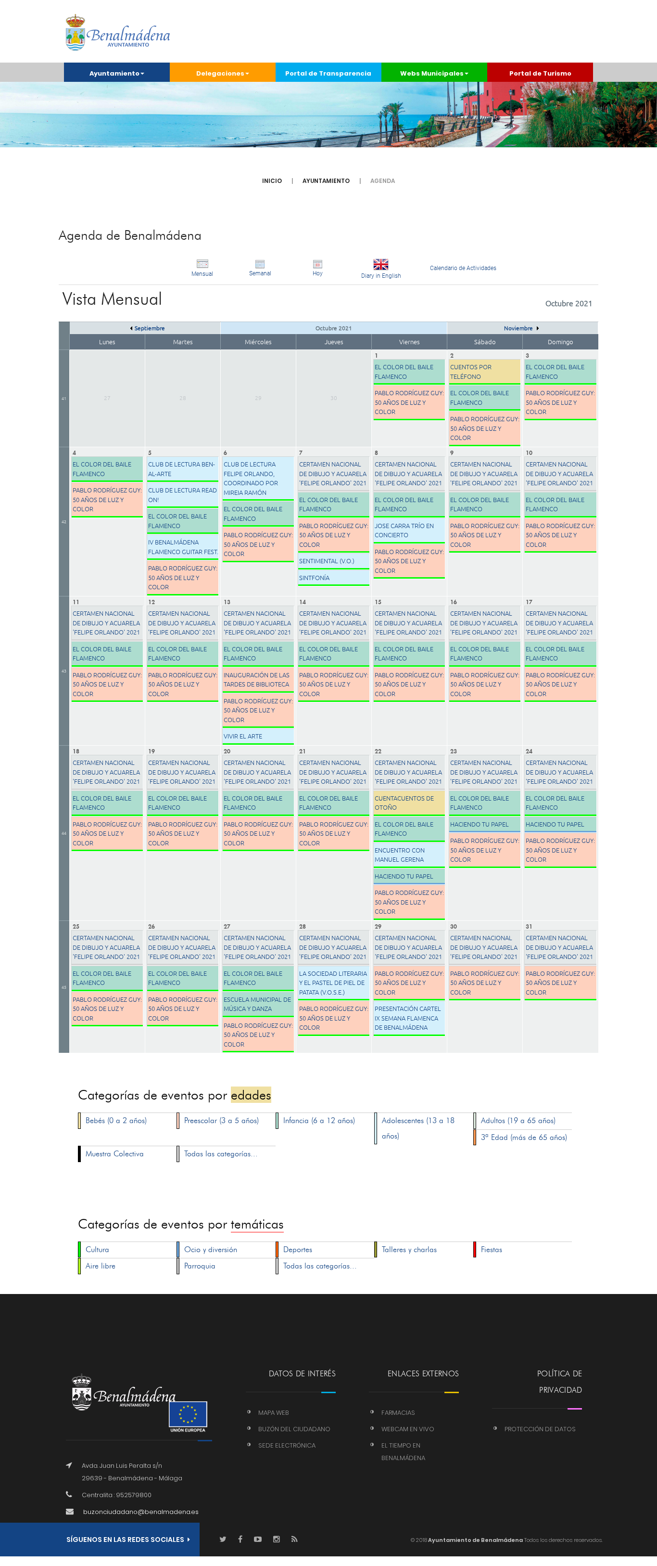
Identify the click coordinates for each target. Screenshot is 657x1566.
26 (151, 925)
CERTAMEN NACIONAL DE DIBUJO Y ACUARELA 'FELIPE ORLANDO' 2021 (332, 473)
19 (151, 750)
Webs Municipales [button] (432, 73)
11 (76, 601)
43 (64, 670)
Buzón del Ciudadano (294, 1429)
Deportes (297, 1249)
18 (76, 750)
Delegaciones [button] (220, 73)
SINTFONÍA (314, 577)
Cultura (97, 1249)
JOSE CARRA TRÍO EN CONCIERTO (404, 530)
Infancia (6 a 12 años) (319, 1120)
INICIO (272, 181)
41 (64, 397)
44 (64, 832)
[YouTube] (258, 1539)
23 (453, 750)
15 (378, 601)
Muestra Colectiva (115, 1153)
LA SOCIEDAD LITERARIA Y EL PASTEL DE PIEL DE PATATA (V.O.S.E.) (333, 983)
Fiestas (491, 1249)
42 (64, 521)
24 (529, 750)
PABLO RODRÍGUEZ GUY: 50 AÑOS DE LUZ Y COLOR (409, 402)
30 (453, 925)
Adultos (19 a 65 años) (518, 1120)
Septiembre (150, 328)
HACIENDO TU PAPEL (404, 875)
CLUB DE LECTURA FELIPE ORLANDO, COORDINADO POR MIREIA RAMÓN (251, 478)
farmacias (398, 1412)
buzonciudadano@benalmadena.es (141, 1511)
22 (378, 750)
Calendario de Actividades (463, 268)
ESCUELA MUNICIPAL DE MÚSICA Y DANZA (257, 1004)
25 (76, 925)
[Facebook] (240, 1539)
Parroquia (199, 1265)
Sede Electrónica (287, 1445)
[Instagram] (276, 1539)
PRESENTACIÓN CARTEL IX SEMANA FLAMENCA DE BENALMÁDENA (408, 1018)
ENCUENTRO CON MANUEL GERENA (400, 854)
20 (227, 750)
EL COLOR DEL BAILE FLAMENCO (404, 371)
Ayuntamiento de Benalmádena (475, 1540)
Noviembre (519, 328)
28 (302, 925)
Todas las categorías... (221, 1153)
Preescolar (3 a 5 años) (221, 1120)
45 (64, 986)
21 (302, 750)
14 (302, 601)
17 (529, 601)
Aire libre (100, 1265)
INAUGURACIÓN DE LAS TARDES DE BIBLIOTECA (257, 679)
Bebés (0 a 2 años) (116, 1120)
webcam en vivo (407, 1429)
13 (227, 601)
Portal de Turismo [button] (540, 73)
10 (529, 451)
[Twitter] (223, 1539)
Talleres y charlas (409, 1249)
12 (151, 601)
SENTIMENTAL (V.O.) (326, 560)
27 (227, 925)
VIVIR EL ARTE (243, 735)
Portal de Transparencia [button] (328, 73)
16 (453, 601)
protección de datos (540, 1429)
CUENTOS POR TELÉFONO (471, 371)
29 (378, 925)
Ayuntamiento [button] (114, 73)
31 (529, 925)
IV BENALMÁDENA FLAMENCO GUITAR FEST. (183, 546)
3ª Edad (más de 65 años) (524, 1137)
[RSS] (294, 1539)
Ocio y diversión (210, 1249)
